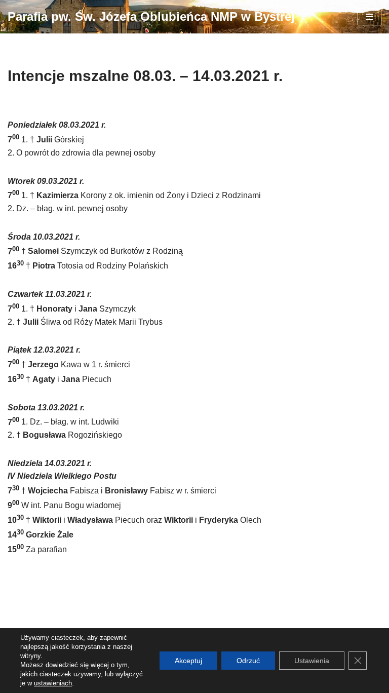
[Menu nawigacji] (369, 16)
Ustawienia (311, 661)
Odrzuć (248, 661)
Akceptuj (188, 661)
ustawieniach (53, 683)
